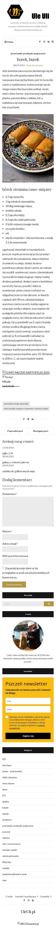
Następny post (40, 431)
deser (4, 789)
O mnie (9, 896)
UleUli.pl (28, 911)
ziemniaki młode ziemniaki (16, 403)
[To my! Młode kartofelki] (11, 385)
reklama (6, 838)
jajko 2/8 (7, 453)
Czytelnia (44, 896)
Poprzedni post (15, 431)
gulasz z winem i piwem (15, 462)
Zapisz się (28, 735)
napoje (5, 813)
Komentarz (9, 494)
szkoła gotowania (10, 856)
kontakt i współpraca (26, 896)
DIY (4, 795)
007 (4, 759)
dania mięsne (8, 783)
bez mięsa (6, 765)
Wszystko (6, 862)
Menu (10, 41)
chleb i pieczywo (9, 777)
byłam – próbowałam (12, 771)
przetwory (7, 820)
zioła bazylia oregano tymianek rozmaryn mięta (26, 408)
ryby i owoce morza (11, 844)
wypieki (5, 868)
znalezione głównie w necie (14, 874)
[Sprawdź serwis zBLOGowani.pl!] (28, 923)
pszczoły (6, 832)
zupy (4, 880)
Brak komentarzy (35, 65)
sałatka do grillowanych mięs (18, 471)
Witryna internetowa (15, 556)
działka (5, 801)
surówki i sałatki (9, 850)
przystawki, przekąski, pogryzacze (28, 53)
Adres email (10, 543)
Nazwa (7, 531)
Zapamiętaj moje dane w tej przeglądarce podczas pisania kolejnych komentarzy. (26, 572)
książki (5, 807)
